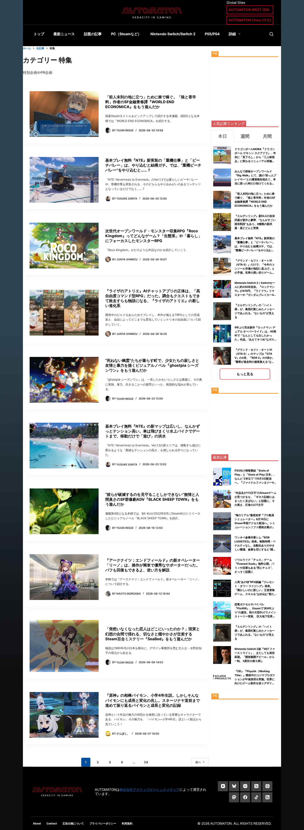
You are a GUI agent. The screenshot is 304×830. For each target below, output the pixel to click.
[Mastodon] (234, 797)
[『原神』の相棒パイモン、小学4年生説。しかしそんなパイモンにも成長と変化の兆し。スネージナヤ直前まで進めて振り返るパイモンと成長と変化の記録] (64, 715)
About (37, 823)
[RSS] (267, 797)
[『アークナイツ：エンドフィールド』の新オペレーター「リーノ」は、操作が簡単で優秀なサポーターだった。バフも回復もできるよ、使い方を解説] (64, 577)
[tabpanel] (245, 262)
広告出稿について (73, 823)
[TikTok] (256, 797)
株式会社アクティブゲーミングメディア (150, 789)
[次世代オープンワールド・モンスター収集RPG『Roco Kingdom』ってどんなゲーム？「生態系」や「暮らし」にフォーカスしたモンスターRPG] (64, 245)
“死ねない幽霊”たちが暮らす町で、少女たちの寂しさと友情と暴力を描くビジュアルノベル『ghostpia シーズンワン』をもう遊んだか (152, 365)
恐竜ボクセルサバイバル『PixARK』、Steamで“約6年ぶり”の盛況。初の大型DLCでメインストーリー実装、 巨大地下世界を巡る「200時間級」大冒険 (255, 612)
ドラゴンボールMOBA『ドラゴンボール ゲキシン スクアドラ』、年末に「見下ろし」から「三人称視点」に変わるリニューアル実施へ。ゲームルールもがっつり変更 (255, 157)
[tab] (222, 136)
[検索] (271, 34)
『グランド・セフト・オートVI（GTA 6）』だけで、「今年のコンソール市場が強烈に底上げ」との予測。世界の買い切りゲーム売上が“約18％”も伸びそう (255, 268)
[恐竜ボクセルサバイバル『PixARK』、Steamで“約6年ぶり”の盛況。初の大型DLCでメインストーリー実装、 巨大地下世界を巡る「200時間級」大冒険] (222, 610)
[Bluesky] (234, 786)
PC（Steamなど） (126, 34)
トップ (39, 34)
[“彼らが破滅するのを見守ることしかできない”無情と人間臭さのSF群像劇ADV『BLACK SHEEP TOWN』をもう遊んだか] (64, 511)
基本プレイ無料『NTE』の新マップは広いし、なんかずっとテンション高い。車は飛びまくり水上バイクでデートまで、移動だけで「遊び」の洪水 (152, 431)
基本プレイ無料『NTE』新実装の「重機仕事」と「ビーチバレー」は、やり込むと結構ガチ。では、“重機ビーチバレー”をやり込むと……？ (153, 165)
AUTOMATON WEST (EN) (249, 10)
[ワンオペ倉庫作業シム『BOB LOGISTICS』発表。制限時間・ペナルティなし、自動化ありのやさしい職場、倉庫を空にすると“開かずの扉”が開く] (222, 543)
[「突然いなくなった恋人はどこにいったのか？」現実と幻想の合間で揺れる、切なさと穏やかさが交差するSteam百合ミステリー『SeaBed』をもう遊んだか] (64, 646)
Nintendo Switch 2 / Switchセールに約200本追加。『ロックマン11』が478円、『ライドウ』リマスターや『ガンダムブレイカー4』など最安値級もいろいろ (255, 291)
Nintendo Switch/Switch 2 (172, 34)
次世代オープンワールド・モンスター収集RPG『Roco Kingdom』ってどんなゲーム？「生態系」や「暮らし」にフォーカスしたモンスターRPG (153, 236)
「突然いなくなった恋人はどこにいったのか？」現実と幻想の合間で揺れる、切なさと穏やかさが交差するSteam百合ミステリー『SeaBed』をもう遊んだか (152, 634)
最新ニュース (64, 34)
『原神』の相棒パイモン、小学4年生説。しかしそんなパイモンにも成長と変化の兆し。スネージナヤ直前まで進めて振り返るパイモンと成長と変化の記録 (152, 700)
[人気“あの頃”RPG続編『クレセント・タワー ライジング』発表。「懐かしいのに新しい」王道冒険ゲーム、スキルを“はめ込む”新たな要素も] (222, 588)
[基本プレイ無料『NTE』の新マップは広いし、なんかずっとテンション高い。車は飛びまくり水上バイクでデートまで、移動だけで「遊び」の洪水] (64, 445)
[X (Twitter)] (256, 786)
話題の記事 (93, 34)
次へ (198, 762)
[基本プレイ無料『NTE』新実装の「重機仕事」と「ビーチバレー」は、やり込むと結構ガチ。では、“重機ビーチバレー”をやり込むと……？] (64, 180)
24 (146, 762)
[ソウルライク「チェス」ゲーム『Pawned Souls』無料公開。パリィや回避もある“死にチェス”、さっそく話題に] (222, 566)
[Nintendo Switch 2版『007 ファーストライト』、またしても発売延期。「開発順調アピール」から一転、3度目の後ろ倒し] (222, 655)
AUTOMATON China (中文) (250, 20)
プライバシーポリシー (102, 823)
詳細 (232, 34)
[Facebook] (245, 797)
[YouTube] (223, 786)
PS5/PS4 (212, 34)
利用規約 (127, 823)
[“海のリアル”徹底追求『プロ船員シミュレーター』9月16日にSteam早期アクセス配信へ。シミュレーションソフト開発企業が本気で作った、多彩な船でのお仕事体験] (222, 521)
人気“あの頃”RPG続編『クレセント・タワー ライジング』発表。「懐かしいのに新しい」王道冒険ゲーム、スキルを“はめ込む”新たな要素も (255, 590)
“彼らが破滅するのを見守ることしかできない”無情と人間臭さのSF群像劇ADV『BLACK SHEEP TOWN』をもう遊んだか (152, 499)
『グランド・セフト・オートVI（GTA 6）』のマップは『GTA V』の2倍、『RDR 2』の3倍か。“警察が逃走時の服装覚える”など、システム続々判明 (255, 357)
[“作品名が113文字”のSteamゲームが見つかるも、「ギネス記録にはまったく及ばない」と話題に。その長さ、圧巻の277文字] (222, 499)
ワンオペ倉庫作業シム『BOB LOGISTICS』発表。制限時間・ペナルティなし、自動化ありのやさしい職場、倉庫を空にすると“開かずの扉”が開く (255, 545)
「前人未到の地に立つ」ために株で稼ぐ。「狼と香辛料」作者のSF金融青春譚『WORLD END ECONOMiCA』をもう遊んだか (150, 102)
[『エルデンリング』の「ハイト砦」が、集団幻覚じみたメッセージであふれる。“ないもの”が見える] (222, 633)
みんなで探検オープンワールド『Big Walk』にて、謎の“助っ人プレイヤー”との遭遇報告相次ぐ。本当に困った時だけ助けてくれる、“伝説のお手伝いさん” (255, 179)
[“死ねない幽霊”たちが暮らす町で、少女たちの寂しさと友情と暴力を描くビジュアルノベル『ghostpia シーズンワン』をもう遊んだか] (64, 380)
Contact (52, 823)
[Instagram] (245, 786)
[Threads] (267, 786)
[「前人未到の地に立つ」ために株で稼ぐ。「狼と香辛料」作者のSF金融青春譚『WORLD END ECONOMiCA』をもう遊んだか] (64, 114)
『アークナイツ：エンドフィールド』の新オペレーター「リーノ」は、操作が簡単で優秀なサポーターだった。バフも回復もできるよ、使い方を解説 (152, 565)
